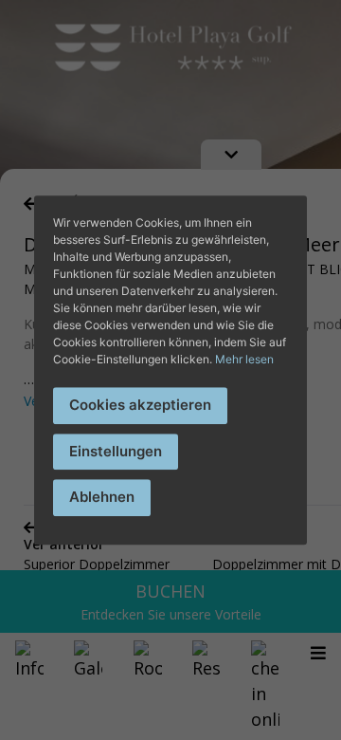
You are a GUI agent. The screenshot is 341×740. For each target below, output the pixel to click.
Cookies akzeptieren (140, 405)
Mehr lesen (244, 359)
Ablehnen (102, 497)
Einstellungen (115, 451)
